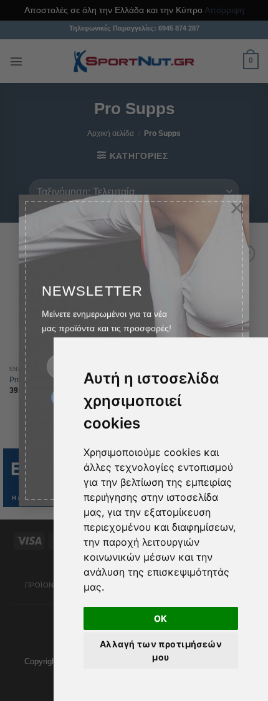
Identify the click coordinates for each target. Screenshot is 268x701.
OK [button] (161, 618)
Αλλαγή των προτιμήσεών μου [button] (161, 650)
